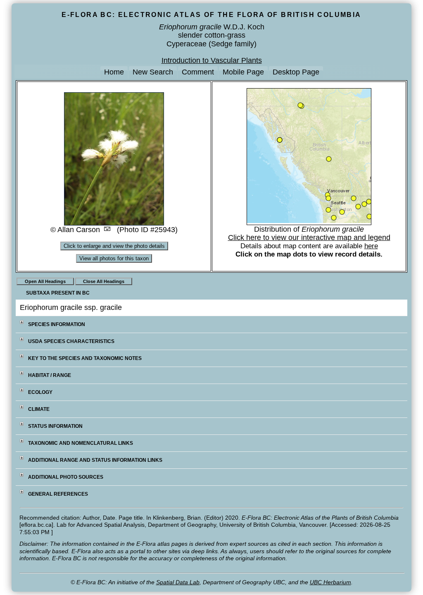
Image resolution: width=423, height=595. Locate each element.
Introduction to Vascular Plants (212, 60)
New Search (153, 72)
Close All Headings (103, 281)
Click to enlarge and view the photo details (114, 246)
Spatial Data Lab (178, 582)
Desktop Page (296, 72)
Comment (198, 72)
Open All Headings (45, 281)
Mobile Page (243, 72)
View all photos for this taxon (114, 258)
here (371, 246)
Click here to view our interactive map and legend (309, 237)
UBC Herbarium (330, 582)
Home (114, 72)
